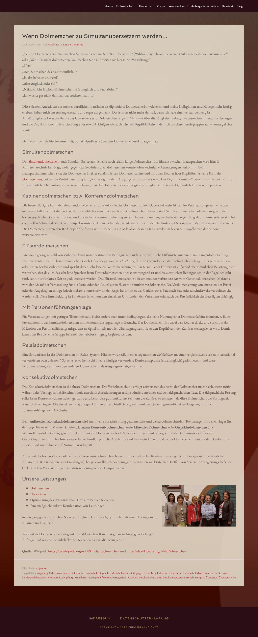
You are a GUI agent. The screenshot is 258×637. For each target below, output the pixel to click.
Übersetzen (38, 494)
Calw (52, 573)
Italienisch (188, 573)
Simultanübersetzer (172, 577)
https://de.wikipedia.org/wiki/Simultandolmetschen (83, 551)
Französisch (113, 573)
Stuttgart (199, 577)
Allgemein (41, 568)
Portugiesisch (119, 577)
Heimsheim (175, 573)
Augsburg (42, 573)
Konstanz (53, 577)
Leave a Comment (73, 44)
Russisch (132, 577)
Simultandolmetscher (149, 577)
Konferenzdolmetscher (34, 577)
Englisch (90, 573)
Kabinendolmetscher (206, 573)
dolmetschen (62, 573)
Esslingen (101, 573)
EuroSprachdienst (44, 6)
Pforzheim (105, 577)
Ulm (233, 577)
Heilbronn (162, 573)
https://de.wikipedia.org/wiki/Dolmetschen (156, 551)
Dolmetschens (32, 179)
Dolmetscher (77, 573)
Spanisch (189, 577)
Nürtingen (93, 577)
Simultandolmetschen (43, 161)
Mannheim (80, 577)
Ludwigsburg (66, 577)
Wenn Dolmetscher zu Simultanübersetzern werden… (95, 36)
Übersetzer (224, 577)
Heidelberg (150, 573)
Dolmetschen (39, 488)
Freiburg (125, 573)
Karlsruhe (223, 573)
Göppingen (137, 573)
